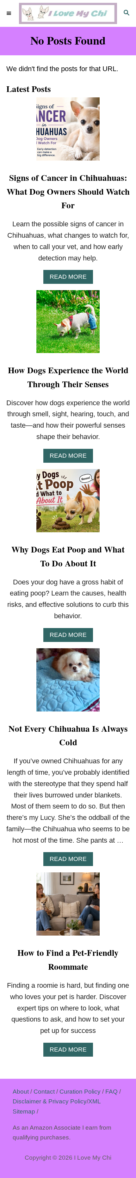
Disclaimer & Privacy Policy (50, 1101)
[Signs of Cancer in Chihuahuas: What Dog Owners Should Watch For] (68, 132)
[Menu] (9, 13)
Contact (44, 1091)
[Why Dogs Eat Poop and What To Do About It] (68, 504)
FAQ (111, 1091)
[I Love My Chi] (68, 13)
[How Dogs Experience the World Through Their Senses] (68, 325)
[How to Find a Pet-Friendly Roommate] (68, 907)
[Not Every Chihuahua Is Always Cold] (68, 683)
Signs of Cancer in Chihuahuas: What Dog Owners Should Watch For (68, 191)
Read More (71, 278)
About (21, 1091)
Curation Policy (80, 1091)
